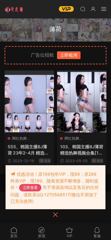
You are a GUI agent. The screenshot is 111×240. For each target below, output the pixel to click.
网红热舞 (19, 138)
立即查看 (30, 187)
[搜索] (82, 9)
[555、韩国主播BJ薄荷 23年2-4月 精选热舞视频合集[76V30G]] (29, 101)
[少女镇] (14, 9)
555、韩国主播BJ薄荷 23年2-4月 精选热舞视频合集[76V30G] (29, 150)
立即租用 (68, 55)
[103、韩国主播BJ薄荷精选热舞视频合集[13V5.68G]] (81, 101)
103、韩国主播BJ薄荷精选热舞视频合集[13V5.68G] (81, 150)
